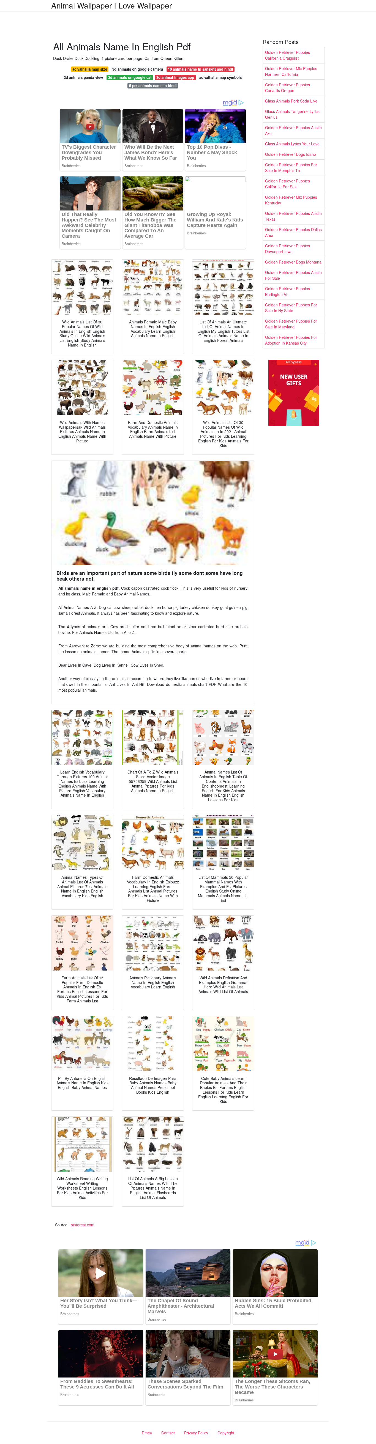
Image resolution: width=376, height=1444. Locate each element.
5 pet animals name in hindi (153, 85)
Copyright (225, 1432)
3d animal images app (175, 77)
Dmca (147, 1432)
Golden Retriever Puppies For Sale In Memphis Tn (291, 167)
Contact (168, 1432)
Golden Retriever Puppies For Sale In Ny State (291, 307)
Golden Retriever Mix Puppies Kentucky (291, 200)
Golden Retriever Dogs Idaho (290, 154)
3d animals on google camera (137, 69)
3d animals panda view (83, 77)
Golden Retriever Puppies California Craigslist (287, 55)
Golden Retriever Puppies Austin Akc (293, 130)
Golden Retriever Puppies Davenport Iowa (287, 248)
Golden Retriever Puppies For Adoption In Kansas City (291, 340)
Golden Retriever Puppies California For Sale (287, 183)
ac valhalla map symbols (220, 77)
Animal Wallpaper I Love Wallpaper (111, 5)
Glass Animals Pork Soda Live (291, 101)
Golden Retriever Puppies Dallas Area (293, 232)
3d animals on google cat (129, 77)
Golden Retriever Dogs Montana (293, 262)
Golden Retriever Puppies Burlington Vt (287, 291)
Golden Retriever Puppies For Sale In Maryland (291, 323)
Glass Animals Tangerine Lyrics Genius (292, 114)
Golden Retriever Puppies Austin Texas (293, 216)
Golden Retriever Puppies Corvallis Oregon (287, 87)
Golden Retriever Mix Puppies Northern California (291, 71)
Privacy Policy (196, 1432)
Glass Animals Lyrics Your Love (292, 143)
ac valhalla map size (89, 69)
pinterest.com (82, 1224)
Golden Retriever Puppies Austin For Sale (293, 275)
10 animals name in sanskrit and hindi (200, 69)
